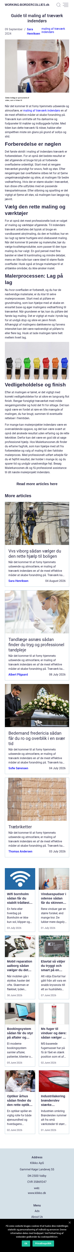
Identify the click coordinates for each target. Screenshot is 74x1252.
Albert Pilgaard (18, 674)
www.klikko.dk (37, 1193)
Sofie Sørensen (18, 768)
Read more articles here (37, 484)
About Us (37, 1216)
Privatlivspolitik (43, 1243)
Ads (37, 1211)
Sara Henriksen (18, 581)
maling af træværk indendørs (53, 30)
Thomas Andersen (20, 851)
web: (37, 1188)
